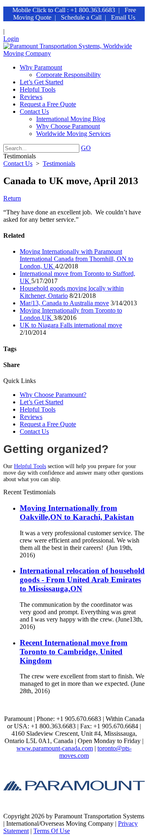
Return (12, 198)
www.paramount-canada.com (54, 748)
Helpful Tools (38, 409)
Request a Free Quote (48, 424)
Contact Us (34, 431)
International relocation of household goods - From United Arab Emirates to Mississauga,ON (82, 579)
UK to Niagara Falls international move (71, 325)
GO (86, 147)
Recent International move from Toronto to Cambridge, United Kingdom (73, 651)
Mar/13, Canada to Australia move (64, 303)
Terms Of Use (51, 830)
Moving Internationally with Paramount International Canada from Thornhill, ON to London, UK (76, 259)
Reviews (31, 416)
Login (11, 38)
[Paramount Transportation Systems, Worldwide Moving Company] (74, 53)
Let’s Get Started (41, 402)
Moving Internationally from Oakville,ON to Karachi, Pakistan (77, 512)
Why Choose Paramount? (53, 394)
